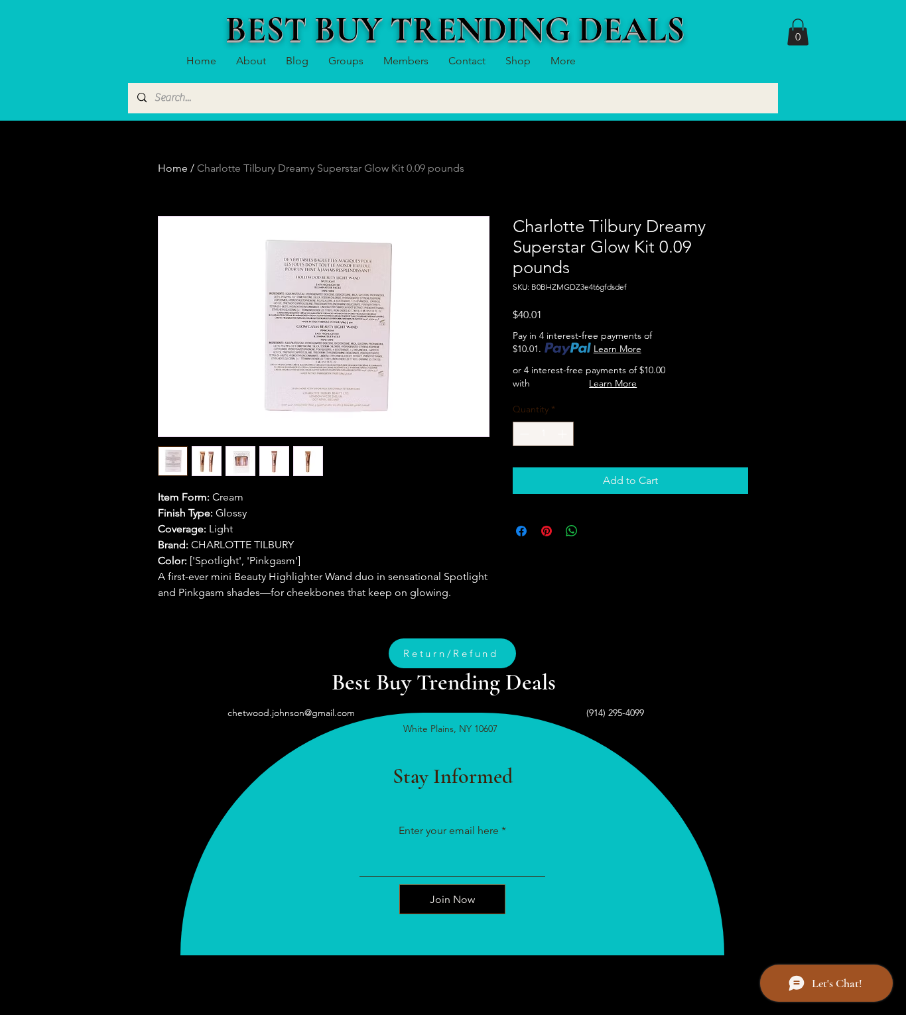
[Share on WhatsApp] (572, 531)
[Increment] (563, 434)
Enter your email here (449, 830)
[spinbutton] (543, 434)
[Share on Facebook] (521, 531)
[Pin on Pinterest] (546, 531)
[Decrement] (523, 434)
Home (173, 168)
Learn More (617, 349)
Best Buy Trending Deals (444, 682)
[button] (798, 32)
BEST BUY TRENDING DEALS (455, 29)
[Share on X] (597, 531)
